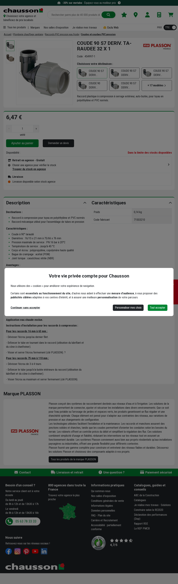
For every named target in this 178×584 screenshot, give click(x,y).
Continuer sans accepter (25, 307)
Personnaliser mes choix (128, 307)
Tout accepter (157, 307)
